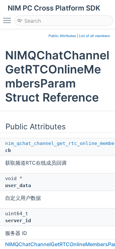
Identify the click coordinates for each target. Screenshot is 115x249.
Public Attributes (62, 36)
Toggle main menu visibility (8, 20)
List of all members (94, 36)
